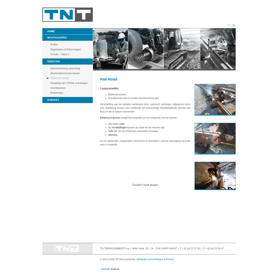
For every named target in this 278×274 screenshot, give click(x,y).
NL (234, 25)
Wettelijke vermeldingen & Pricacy (155, 259)
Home (51, 31)
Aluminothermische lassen (65, 73)
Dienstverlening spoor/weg (65, 68)
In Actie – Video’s (59, 54)
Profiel (54, 44)
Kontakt (53, 100)
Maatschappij (57, 37)
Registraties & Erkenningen (65, 49)
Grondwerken (58, 88)
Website (105, 269)
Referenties (56, 92)
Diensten (53, 61)
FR (229, 25)
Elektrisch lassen (59, 78)
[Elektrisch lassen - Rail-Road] (213, 100)
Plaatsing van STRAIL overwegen (69, 83)
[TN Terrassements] (67, 21)
